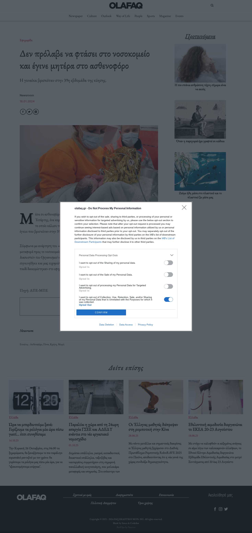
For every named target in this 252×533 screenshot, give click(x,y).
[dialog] (126, 266)
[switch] (168, 262)
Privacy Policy (145, 324)
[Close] (185, 208)
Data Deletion (106, 324)
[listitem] (126, 255)
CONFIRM (101, 312)
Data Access (126, 324)
